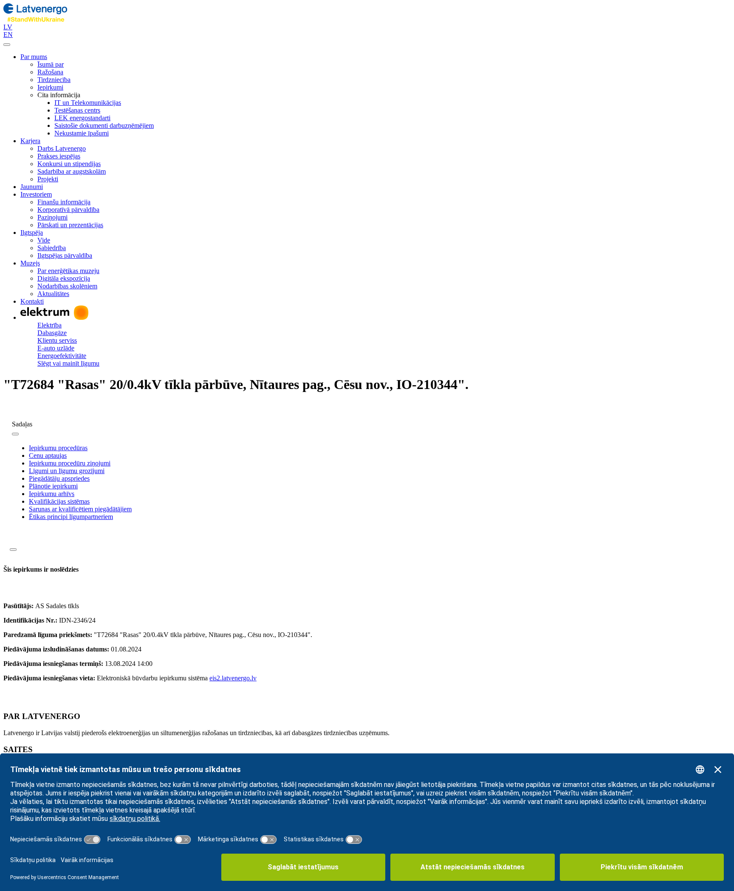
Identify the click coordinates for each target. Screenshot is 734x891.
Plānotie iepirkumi (53, 486)
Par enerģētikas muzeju (68, 270)
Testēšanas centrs (77, 110)
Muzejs (30, 263)
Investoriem (36, 194)
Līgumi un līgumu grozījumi (66, 470)
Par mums (33, 56)
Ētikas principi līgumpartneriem (71, 516)
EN (8, 34)
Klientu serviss (57, 340)
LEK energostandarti (82, 117)
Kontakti (32, 301)
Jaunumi (31, 186)
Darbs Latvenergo (61, 148)
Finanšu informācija (63, 202)
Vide (43, 240)
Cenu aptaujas (48, 455)
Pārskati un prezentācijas (70, 224)
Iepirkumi (50, 87)
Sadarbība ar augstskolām (71, 171)
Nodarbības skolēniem (67, 286)
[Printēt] (13, 549)
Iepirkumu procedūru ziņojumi (69, 463)
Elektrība (49, 325)
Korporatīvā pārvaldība (68, 209)
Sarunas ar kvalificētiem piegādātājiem (80, 509)
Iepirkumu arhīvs (51, 493)
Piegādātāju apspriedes (59, 478)
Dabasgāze (52, 332)
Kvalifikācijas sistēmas (59, 501)
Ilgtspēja (31, 232)
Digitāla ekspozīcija (63, 278)
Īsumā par (50, 64)
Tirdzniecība (54, 79)
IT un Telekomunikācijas (87, 102)
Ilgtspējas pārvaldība (64, 255)
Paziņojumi (52, 217)
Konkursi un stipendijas (69, 163)
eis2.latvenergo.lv (233, 678)
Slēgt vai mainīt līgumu (68, 363)
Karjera (30, 140)
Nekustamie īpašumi (81, 133)
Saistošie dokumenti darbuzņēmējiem (104, 125)
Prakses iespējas (58, 156)
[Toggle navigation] (6, 44)
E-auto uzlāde (55, 348)
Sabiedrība (51, 247)
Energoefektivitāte (61, 355)
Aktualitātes (53, 293)
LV (7, 27)
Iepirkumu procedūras (58, 447)
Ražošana (50, 72)
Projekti (47, 179)
